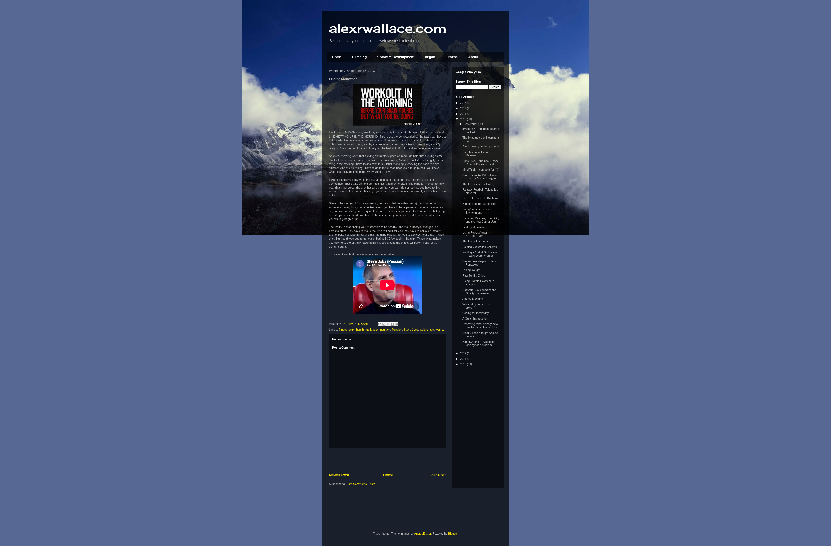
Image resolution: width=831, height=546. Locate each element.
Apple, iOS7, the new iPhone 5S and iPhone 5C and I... (480, 162)
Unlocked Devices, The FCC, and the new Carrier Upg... (480, 220)
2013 (463, 119)
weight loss (427, 329)
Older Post (436, 475)
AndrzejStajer (422, 533)
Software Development (395, 57)
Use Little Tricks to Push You (480, 198)
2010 (463, 364)
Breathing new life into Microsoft (476, 154)
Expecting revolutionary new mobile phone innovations (480, 325)
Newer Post (339, 475)
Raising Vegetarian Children (479, 246)
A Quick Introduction (475, 318)
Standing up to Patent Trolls (480, 203)
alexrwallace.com (387, 28)
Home (337, 57)
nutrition (385, 329)
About (473, 57)
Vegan (430, 57)
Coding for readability (475, 313)
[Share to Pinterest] (396, 324)
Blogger (452, 533)
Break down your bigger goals (480, 146)
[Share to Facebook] (392, 324)
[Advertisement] (387, 460)
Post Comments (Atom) (361, 483)
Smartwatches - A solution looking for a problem (478, 343)
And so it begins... (473, 298)
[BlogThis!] (384, 324)
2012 (463, 353)
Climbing (359, 57)
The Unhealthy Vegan (475, 241)
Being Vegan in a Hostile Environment (477, 211)
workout (440, 329)
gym (351, 329)
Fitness (452, 57)
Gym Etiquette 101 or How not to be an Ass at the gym (481, 177)
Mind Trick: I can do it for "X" (480, 169)
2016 (463, 108)
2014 (463, 113)
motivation (372, 329)
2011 (463, 358)
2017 (463, 102)
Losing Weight (471, 270)
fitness (343, 329)
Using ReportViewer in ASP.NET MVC (476, 234)
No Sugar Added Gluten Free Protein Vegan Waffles (480, 254)
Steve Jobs (411, 329)
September (471, 124)
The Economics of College (479, 184)
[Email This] (380, 324)
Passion (397, 329)
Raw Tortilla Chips (473, 275)
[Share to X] (388, 324)
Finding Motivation (473, 227)
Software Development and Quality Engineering (479, 291)
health (360, 329)
